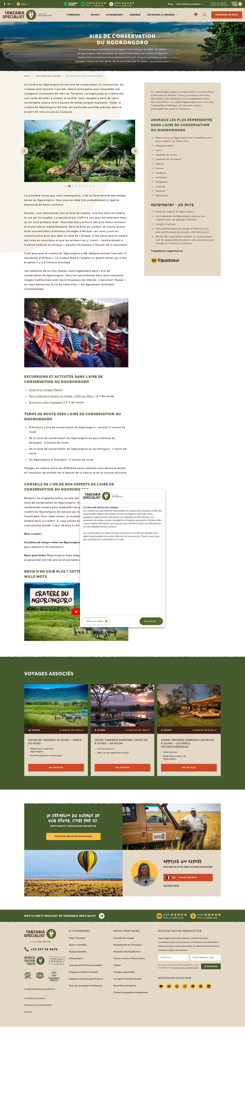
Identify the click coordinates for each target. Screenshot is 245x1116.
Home (27, 76)
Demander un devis (227, 15)
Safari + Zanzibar (78, 945)
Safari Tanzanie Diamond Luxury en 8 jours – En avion (121, 741)
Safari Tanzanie (77, 938)
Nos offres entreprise (125, 985)
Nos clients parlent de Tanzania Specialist (60, 915)
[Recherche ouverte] (204, 14)
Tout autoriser (150, 621)
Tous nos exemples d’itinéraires (86, 985)
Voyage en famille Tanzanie (83, 972)
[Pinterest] (201, 986)
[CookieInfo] (103, 496)
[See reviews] (189, 916)
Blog (170, 4)
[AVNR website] (40, 975)
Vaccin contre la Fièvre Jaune (129, 958)
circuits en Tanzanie (58, 111)
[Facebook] (193, 986)
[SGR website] (27, 975)
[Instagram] (185, 986)
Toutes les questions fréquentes (131, 992)
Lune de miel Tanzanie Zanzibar (86, 965)
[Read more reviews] (99, 4)
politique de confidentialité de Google (107, 539)
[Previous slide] (24, 150)
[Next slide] (134, 150)
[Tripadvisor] (169, 986)
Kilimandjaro (114, 15)
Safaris (95, 15)
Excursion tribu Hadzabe (45, 402)
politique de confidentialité (185, 968)
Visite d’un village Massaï (46, 390)
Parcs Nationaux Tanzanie (48, 76)
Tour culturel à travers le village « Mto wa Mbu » (62, 396)
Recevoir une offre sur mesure (73, 836)
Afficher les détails (94, 621)
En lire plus (56, 767)
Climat (117, 965)
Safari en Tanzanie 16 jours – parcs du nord (55, 741)
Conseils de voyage (124, 938)
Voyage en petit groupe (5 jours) (86, 979)
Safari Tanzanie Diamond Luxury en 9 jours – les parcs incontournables (187, 743)
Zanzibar (135, 15)
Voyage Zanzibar (78, 951)
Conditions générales (34, 998)
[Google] (177, 986)
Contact (28, 1012)
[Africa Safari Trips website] (34, 960)
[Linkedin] (209, 986)
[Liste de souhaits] (196, 14)
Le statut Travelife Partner (128, 979)
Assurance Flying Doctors (127, 951)
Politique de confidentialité (38, 1005)
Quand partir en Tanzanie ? (128, 945)
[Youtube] (161, 986)
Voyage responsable (124, 972)
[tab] (66, 186)
